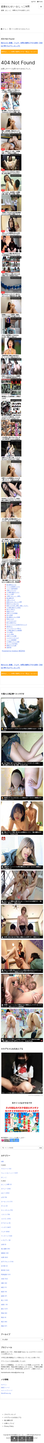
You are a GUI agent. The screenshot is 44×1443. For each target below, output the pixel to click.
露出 (4, 1309)
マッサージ (6, 1236)
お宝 (4, 1197)
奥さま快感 (9, 615)
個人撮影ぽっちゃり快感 (13, 617)
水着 (4, 1279)
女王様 (4, 1266)
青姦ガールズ (10, 619)
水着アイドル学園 (11, 636)
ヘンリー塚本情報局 (11, 588)
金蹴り (4, 1304)
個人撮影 (5, 1249)
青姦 (4, 1313)
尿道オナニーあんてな (12, 603)
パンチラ (6, 1227)
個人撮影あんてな (11, 584)
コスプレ (6, 1219)
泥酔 (4, 1283)
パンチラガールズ (11, 621)
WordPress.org (6, 1393)
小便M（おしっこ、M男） (13, 596)
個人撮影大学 (10, 598)
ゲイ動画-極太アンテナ (12, 592)
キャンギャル (7, 1210)
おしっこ (4, 1177)
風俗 (3, 1317)
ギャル (4, 1206)
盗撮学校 (8, 647)
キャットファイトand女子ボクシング (16, 624)
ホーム (4, 29)
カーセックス (6, 1201)
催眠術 (5, 1253)
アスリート (6, 1169)
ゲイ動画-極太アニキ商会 (13, 607)
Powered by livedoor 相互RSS (13, 651)
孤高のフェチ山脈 (11, 645)
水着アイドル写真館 (11, 613)
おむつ (5, 1193)
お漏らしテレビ (10, 600)
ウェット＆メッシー (9, 1173)
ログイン (4, 1385)
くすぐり (5, 1214)
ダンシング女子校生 (11, 643)
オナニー (6, 1189)
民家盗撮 (6, 1274)
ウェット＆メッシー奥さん (13, 628)
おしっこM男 (10, 594)
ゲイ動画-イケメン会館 (12, 641)
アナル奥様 (9, 632)
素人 (4, 1300)
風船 (4, 1326)
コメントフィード (6, 1390)
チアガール (6, 1223)
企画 (3, 1244)
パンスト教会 (10, 634)
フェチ (5, 1231)
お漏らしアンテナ (11, 590)
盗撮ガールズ (10, 611)
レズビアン (6, 1240)
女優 (4, 1257)
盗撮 (4, 1296)
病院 (4, 1287)
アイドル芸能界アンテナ (13, 586)
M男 (2, 1161)
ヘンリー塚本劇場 (11, 640)
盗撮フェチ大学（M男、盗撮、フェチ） (17, 605)
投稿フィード (5, 1387)
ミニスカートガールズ (12, 638)
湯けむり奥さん (10, 609)
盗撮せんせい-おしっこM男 (14, 602)
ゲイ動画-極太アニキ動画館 (14, 630)
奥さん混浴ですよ (11, 622)
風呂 (4, 1321)
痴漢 (4, 1291)
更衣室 (5, 1270)
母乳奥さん (9, 626)
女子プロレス (7, 1261)
